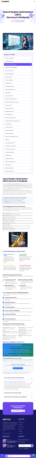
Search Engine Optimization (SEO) (11, 64)
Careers (20, 431)
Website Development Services (10, 117)
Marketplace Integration (9, 130)
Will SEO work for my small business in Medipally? (15, 396)
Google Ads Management (9, 73)
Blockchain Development (9, 133)
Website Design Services (9, 111)
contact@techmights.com (24, 439)
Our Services (21, 426)
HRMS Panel (7, 139)
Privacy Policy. (26, 448)
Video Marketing (8, 92)
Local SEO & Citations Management (11, 67)
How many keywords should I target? (12, 392)
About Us (21, 424)
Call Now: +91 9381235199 (18, 368)
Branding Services (8, 155)
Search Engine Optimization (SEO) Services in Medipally (15, 180)
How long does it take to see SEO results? (14, 377)
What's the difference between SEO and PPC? (15, 381)
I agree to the (24, 448)
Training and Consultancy (9, 158)
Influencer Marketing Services (10, 89)
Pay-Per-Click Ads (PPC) (9, 70)
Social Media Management (9, 86)
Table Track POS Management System (11, 136)
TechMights (21, 422)
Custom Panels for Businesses (10, 149)
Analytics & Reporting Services (10, 161)
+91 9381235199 (22, 441)
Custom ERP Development (9, 152)
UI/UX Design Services (9, 114)
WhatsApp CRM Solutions (9, 108)
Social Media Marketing (9, 61)
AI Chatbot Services (8, 105)
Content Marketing (8, 83)
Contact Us (21, 433)
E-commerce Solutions (9, 127)
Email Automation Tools (9, 95)
